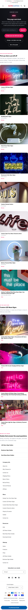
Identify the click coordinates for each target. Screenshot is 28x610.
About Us (5, 466)
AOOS (8, 598)
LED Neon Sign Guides (7, 445)
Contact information (15, 602)
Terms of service (14, 600)
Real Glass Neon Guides (7, 455)
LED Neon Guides (7, 530)
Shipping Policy (6, 476)
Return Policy (6, 479)
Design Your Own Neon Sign (10, 498)
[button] (3, 6)
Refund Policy (6, 482)
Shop (4, 552)
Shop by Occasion (7, 511)
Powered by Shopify (14, 598)
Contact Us (5, 472)
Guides (4, 514)
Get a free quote (14, 44)
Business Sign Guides (7, 450)
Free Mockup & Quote (14, 607)
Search (23, 30)
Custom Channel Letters (9, 508)
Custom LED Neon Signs (9, 501)
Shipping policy (22, 600)
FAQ (4, 527)
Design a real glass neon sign (14, 40)
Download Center (7, 537)
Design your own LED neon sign (14, 35)
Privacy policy (7, 600)
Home (4, 546)
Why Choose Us (7, 469)
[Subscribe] (23, 572)
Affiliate (5, 489)
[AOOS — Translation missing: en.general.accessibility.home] (14, 6)
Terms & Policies (7, 485)
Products (5, 549)
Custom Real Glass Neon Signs (10, 505)
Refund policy (21, 598)
